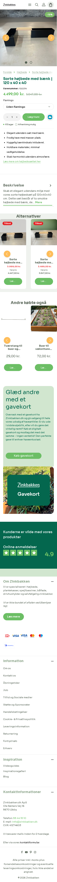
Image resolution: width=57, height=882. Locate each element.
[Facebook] (22, 852)
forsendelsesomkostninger (20, 864)
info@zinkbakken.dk (25, 821)
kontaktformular (29, 842)
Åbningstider (11, 682)
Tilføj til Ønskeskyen (50, 117)
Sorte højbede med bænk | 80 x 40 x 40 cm (13, 261)
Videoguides (11, 765)
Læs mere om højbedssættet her (22, 161)
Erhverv (7, 748)
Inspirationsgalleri (14, 771)
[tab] (27, 194)
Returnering (10, 733)
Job (5, 690)
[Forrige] (6, 37)
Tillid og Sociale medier (17, 697)
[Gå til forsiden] (9, 4)
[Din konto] (44, 5)
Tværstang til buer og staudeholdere (13, 347)
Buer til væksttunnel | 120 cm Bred (44, 347)
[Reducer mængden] (7, 117)
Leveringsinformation (16, 726)
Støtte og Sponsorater (16, 704)
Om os (7, 668)
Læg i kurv (33, 117)
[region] (28, 37)
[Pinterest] (31, 852)
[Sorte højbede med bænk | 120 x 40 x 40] (28, 37)
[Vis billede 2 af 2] (31, 62)
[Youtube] (26, 852)
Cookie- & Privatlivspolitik (19, 719)
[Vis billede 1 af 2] (26, 62)
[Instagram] (35, 852)
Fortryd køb (10, 740)
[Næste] (51, 37)
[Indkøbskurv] (51, 5)
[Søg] (37, 5)
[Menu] (30, 5)
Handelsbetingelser (15, 711)
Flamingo (8, 100)
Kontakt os (9, 675)
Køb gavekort (23, 455)
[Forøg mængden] (17, 117)
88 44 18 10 (19, 818)
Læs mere (13, 616)
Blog (6, 776)
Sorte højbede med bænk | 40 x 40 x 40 (44, 261)
